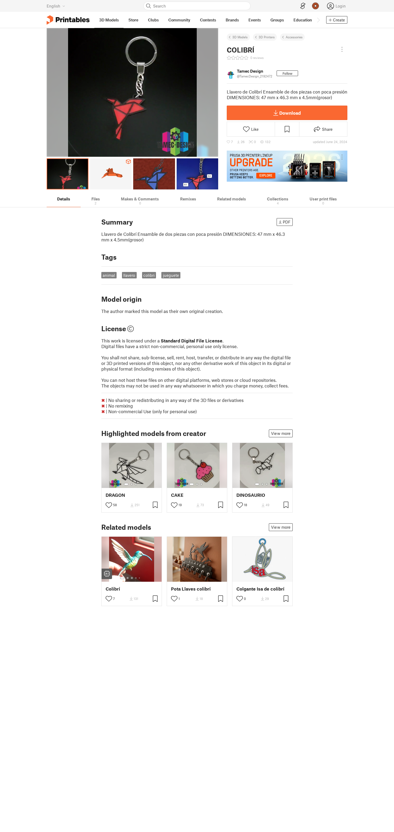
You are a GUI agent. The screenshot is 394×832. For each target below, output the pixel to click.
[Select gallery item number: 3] (136, 484)
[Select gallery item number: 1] (126, 484)
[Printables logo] (68, 20)
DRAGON (115, 495)
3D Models (240, 37)
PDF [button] (287, 221)
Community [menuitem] (179, 19)
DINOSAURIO (250, 495)
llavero (129, 275)
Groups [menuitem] (277, 19)
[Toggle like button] (109, 505)
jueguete (171, 275)
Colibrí (113, 588)
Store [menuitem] (133, 19)
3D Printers (267, 37)
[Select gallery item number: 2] (132, 484)
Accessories (294, 37)
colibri (149, 275)
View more (281, 433)
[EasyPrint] (303, 6)
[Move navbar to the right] (318, 20)
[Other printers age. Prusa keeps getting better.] (287, 166)
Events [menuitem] (254, 19)
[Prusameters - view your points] (315, 5)
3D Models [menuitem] (109, 19)
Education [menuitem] (302, 19)
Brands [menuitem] (232, 19)
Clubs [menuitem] (153, 19)
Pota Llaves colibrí (191, 588)
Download (290, 112)
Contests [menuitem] (208, 19)
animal (109, 275)
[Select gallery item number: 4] (136, 578)
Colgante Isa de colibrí (260, 588)
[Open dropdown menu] (342, 49)
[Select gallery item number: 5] (140, 578)
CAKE (177, 495)
